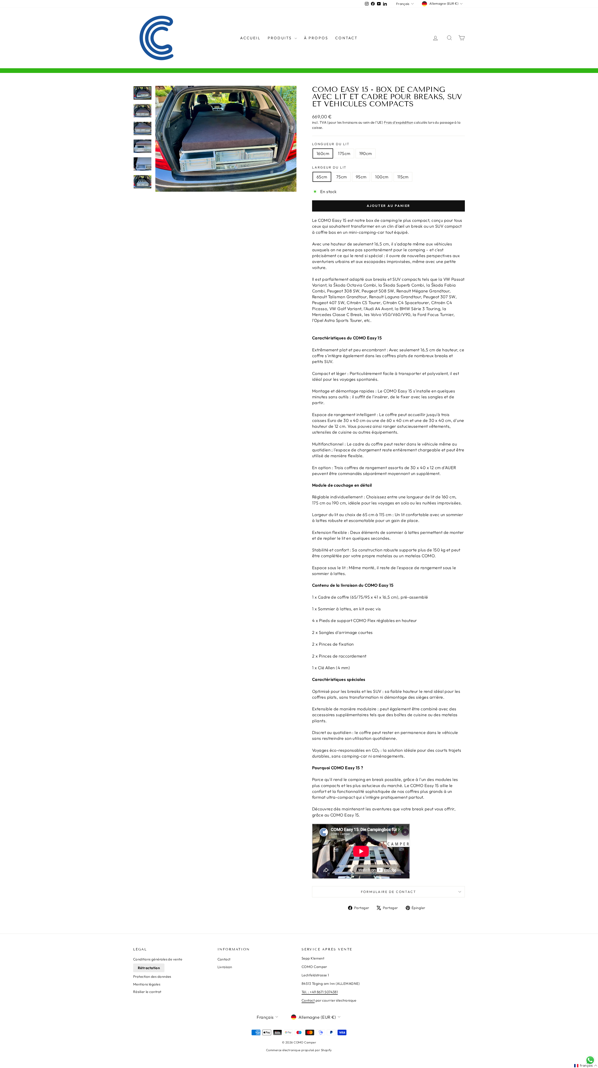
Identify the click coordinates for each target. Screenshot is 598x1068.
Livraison (224, 967)
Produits (280, 38)
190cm (365, 153)
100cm (381, 177)
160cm (323, 153)
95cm (361, 177)
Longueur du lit (331, 144)
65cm (322, 177)
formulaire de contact (388, 892)
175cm (344, 153)
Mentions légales (146, 984)
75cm (341, 177)
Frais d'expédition (398, 122)
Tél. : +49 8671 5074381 (320, 992)
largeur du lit (329, 167)
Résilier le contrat (147, 991)
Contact (346, 38)
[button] (585, 1065)
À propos (316, 38)
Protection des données (152, 976)
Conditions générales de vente (157, 959)
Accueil (250, 38)
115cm (403, 177)
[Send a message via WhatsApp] (590, 1060)
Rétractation (149, 968)
